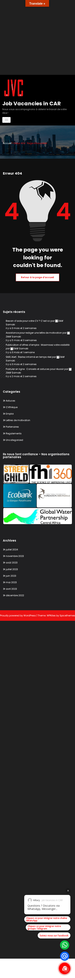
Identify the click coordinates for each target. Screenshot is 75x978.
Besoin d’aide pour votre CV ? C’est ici (28, 320)
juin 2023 (11, 575)
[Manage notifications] (66, 969)
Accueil (7, 143)
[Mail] (64, 956)
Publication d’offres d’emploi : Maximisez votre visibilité (37, 344)
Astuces (10, 400)
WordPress (29, 615)
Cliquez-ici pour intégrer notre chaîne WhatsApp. (46, 919)
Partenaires (12, 426)
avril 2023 (11, 588)
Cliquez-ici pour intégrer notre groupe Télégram (44, 927)
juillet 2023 (12, 569)
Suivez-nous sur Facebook (54, 935)
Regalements (14, 433)
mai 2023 (11, 582)
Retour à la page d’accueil (37, 277)
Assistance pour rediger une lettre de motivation (34, 332)
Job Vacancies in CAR (31, 103)
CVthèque (12, 407)
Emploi (10, 413)
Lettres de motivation (18, 420)
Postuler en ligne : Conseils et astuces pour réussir (35, 369)
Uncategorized (14, 440)
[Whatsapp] (64, 945)
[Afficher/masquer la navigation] (6, 120)
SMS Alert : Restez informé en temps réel (28, 357)
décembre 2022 (15, 595)
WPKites (51, 615)
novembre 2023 (15, 556)
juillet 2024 (12, 549)
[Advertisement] (37, 37)
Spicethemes (67, 615)
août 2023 (12, 562)
